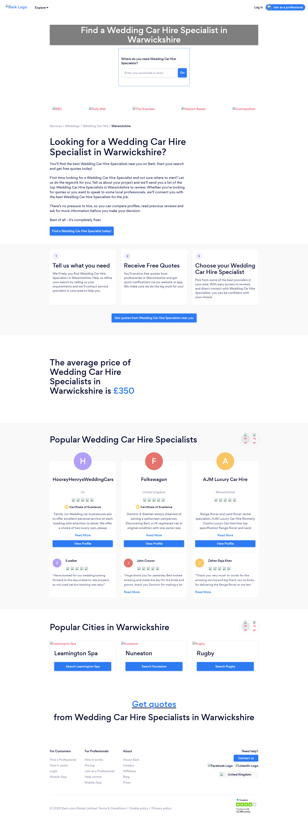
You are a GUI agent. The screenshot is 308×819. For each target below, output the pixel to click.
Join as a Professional (99, 771)
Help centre (93, 777)
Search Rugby (225, 666)
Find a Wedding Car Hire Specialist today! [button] (81, 231)
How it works (59, 765)
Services (56, 126)
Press (127, 782)
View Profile (82, 543)
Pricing (90, 765)
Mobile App (58, 777)
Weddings (72, 126)
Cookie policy (138, 808)
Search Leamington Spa (83, 666)
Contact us (246, 758)
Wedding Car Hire (95, 126)
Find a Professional (63, 760)
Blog (126, 777)
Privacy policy (162, 808)
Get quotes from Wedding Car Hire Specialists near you (154, 318)
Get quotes (154, 704)
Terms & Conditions (112, 808)
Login (54, 771)
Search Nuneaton (154, 666)
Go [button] (182, 72)
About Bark (131, 760)
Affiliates (129, 771)
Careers (128, 765)
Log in (258, 7)
